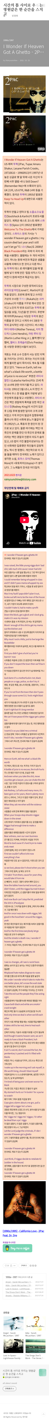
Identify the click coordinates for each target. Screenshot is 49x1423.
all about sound (10, 1383)
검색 (38, 5)
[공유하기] (11, 1266)
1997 (15, 1277)
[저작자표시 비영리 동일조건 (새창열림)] (33, 1266)
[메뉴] (44, 5)
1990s (8, 1277)
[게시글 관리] (14, 1266)
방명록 (15, 15)
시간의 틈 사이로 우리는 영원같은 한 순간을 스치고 (23, 6)
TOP (43, 1414)
